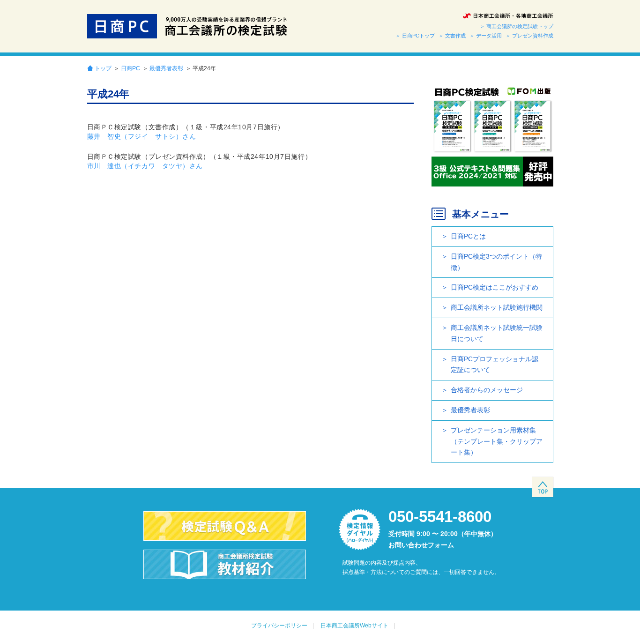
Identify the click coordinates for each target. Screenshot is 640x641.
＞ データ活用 (485, 35)
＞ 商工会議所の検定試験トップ (516, 26)
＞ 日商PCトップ (415, 35)
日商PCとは (468, 236)
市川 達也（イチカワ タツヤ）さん (145, 166)
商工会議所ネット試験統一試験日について (497, 333)
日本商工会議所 (508, 16)
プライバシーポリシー (279, 625)
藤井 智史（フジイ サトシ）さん (141, 136)
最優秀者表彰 (166, 68)
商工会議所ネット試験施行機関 (497, 307)
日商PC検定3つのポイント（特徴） (496, 262)
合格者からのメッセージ (487, 390)
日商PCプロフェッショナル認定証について (494, 364)
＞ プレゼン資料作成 (529, 35)
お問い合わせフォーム (421, 545)
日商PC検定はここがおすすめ (494, 287)
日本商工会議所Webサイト (354, 625)
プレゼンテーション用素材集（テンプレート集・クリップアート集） (497, 441)
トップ (103, 68)
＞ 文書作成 (452, 35)
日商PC (130, 68)
